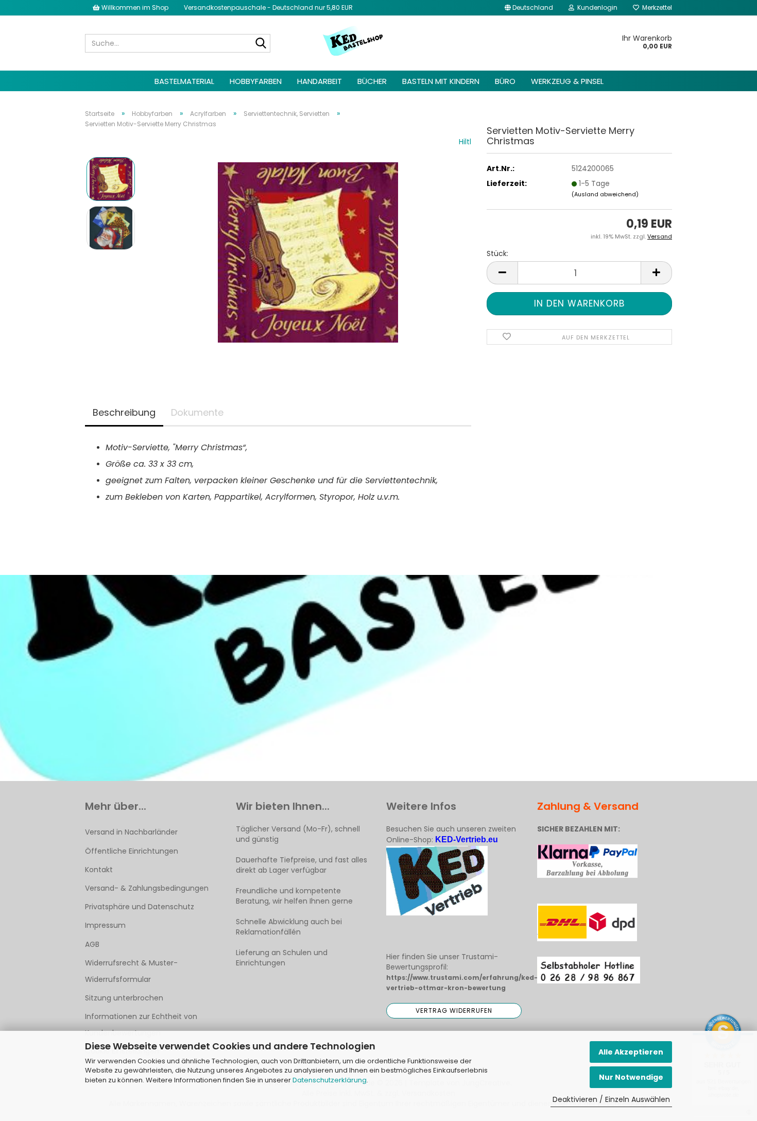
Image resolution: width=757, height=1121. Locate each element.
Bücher (372, 81)
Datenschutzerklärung (330, 1080)
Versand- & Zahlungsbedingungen (147, 888)
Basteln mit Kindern (440, 81)
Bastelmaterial (184, 81)
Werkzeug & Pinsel (567, 81)
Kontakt (99, 869)
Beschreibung (124, 412)
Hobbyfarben (256, 81)
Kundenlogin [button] (595, 7)
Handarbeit (319, 81)
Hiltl (465, 142)
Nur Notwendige (631, 1077)
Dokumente (197, 412)
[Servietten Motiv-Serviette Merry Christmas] (308, 252)
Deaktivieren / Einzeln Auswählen (611, 1099)
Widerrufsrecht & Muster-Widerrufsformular (131, 971)
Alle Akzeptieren (630, 1052)
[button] (529, 7)
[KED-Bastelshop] (353, 41)
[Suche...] (260, 44)
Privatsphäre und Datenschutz (139, 907)
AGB (92, 944)
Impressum (105, 925)
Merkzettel (655, 7)
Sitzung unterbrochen (124, 998)
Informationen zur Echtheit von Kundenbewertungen (141, 1024)
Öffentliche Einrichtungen (131, 851)
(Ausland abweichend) (605, 194)
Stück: (497, 253)
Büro (505, 81)
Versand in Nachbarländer (131, 832)
